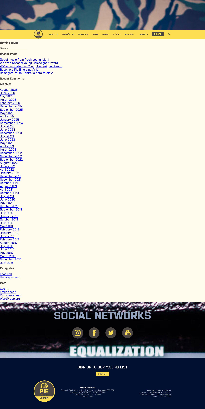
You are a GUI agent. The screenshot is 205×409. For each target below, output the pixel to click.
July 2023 (7, 136)
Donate (157, 34)
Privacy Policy (87, 396)
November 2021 (10, 179)
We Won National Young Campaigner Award (29, 63)
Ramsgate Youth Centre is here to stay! (26, 73)
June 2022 (7, 166)
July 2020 (7, 196)
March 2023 (8, 149)
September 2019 (11, 209)
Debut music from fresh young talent (24, 59)
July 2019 (6, 212)
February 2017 (9, 239)
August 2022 (9, 163)
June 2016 (7, 249)
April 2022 (7, 169)
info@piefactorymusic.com (90, 394)
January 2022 (9, 172)
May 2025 (7, 113)
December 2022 (11, 153)
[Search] (31, 48)
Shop (95, 34)
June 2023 (7, 139)
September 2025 (11, 109)
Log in (4, 288)
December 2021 (10, 176)
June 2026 (7, 93)
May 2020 (7, 202)
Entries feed (8, 292)
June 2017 (7, 236)
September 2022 (11, 159)
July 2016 (6, 246)
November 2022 (11, 156)
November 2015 (10, 259)
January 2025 (9, 119)
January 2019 (9, 216)
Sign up (102, 373)
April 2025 (7, 116)
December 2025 (11, 106)
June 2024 (7, 129)
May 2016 (6, 252)
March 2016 (8, 256)
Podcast (129, 34)
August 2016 (8, 242)
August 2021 (8, 186)
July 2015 (6, 262)
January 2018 (9, 232)
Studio (116, 34)
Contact (143, 34)
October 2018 (9, 219)
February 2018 (9, 229)
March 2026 (8, 99)
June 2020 (7, 199)
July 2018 (6, 222)
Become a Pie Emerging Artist (20, 69)
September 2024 (11, 123)
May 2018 (6, 226)
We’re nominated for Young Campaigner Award (31, 66)
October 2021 (9, 182)
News (105, 34)
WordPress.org (10, 298)
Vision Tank (167, 396)
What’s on (68, 34)
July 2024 (7, 126)
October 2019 (9, 206)
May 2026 (7, 96)
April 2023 (7, 146)
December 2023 (11, 133)
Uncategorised (9, 277)
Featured (6, 274)
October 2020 (9, 192)
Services (83, 34)
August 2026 (9, 89)
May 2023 (7, 143)
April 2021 (6, 189)
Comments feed (10, 295)
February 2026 (10, 103)
